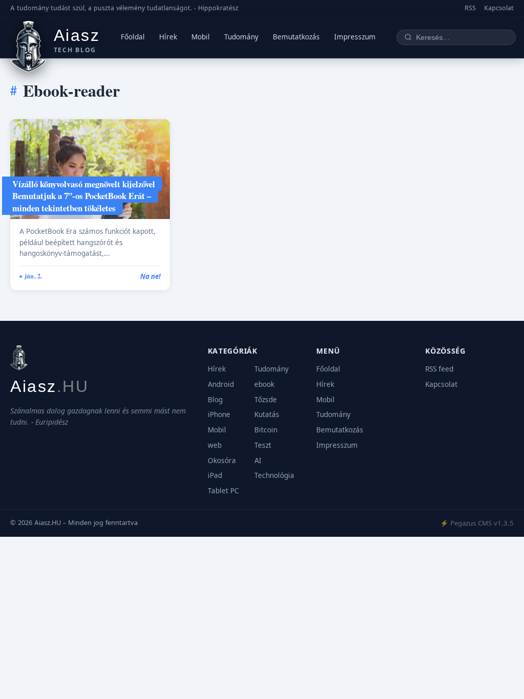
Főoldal (133, 37)
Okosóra (222, 460)
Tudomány (241, 37)
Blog (215, 400)
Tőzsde (265, 400)
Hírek (168, 37)
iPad (215, 475)
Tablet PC (223, 491)
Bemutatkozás (296, 37)
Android (221, 384)
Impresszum (355, 37)
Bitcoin (265, 430)
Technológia (274, 475)
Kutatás (266, 414)
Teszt (262, 445)
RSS (470, 8)
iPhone (219, 414)
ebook (264, 384)
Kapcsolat (499, 8)
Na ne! (150, 276)
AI (257, 460)
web (215, 445)
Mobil (200, 37)
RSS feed (439, 369)
